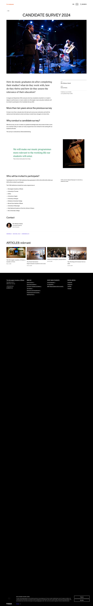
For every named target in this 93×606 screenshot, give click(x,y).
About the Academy (31, 284)
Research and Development (33, 290)
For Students (50, 284)
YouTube (69, 286)
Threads (69, 288)
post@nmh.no (9, 287)
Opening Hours (30, 294)
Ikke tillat (82, 600)
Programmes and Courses (33, 292)
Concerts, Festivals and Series (34, 286)
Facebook (69, 282)
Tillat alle (82, 597)
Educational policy (16, 233)
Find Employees (50, 282)
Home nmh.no (30, 282)
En (77, 4)
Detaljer (17, 603)
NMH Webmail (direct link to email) (55, 286)
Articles (13, 242)
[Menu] (89, 4)
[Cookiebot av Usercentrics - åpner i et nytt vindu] (9, 604)
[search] (83, 4)
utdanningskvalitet (25, 233)
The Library (29, 288)
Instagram (69, 284)
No (73, 4)
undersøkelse (9, 233)
